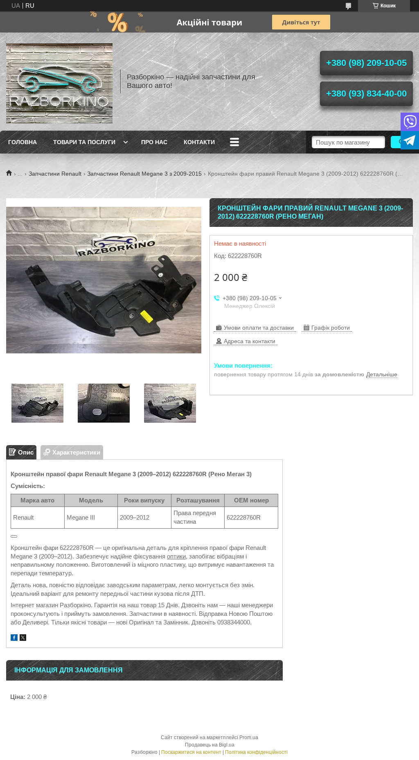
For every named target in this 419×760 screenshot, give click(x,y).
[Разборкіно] (59, 81)
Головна (22, 142)
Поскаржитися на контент (191, 752)
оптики (176, 556)
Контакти (199, 142)
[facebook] (14, 638)
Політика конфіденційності (256, 752)
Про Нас (154, 142)
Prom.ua (248, 737)
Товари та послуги (84, 142)
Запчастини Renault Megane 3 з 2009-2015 (144, 173)
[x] (23, 638)
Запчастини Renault (55, 173)
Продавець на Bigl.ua (209, 745)
